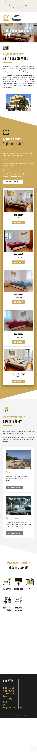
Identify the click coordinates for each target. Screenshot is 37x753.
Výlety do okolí (12, 520)
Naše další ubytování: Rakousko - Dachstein (18, 2)
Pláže (8, 474)
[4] (18, 104)
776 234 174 (24, 6)
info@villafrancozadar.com (18, 8)
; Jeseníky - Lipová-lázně (24, 4)
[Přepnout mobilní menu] (33, 18)
